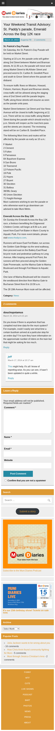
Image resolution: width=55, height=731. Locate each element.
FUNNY (27, 672)
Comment (10, 407)
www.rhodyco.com (17, 238)
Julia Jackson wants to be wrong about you (28, 643)
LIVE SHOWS (27, 689)
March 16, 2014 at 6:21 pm (15, 316)
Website (8, 460)
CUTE (27, 683)
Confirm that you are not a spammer (26, 480)
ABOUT (27, 723)
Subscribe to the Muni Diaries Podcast (22, 570)
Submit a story (27, 511)
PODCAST (27, 695)
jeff (10, 356)
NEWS (27, 711)
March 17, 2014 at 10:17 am (20, 360)
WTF (27, 678)
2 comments (39, 40)
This (10, 366)
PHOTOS (27, 706)
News (16, 295)
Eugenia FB (26, 40)
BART (27, 700)
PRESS (27, 717)
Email (7, 449)
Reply (6, 347)
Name (8, 437)
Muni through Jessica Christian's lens (25, 656)
